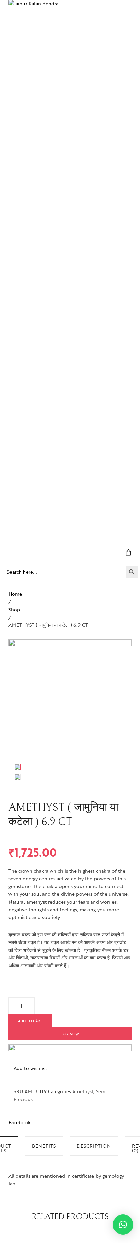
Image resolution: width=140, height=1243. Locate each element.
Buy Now (70, 1034)
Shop (14, 609)
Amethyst (82, 1091)
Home (15, 593)
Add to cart (30, 1021)
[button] (123, 1224)
